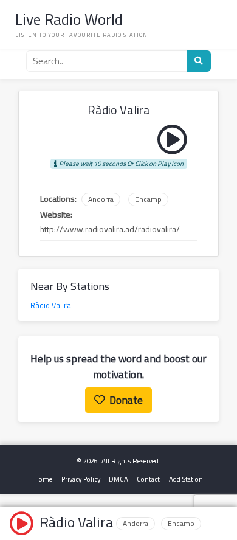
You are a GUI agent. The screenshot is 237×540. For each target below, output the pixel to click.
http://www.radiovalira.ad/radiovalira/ (110, 229)
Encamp (148, 199)
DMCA (118, 478)
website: (56, 215)
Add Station (186, 478)
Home (43, 478)
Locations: (58, 199)
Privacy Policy (80, 478)
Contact (148, 478)
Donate (126, 400)
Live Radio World (69, 19)
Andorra (101, 199)
